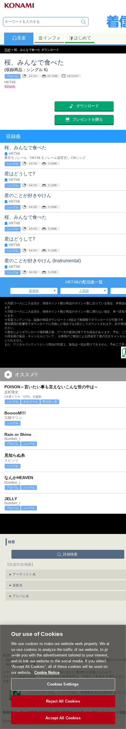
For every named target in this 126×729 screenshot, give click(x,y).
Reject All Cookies (63, 701)
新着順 (34, 291)
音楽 (21, 37)
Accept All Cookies (62, 718)
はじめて (82, 37)
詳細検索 (70, 554)
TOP (7, 49)
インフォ (52, 37)
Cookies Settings (63, 684)
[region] (63, 677)
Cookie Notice (46, 672)
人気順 (84, 291)
